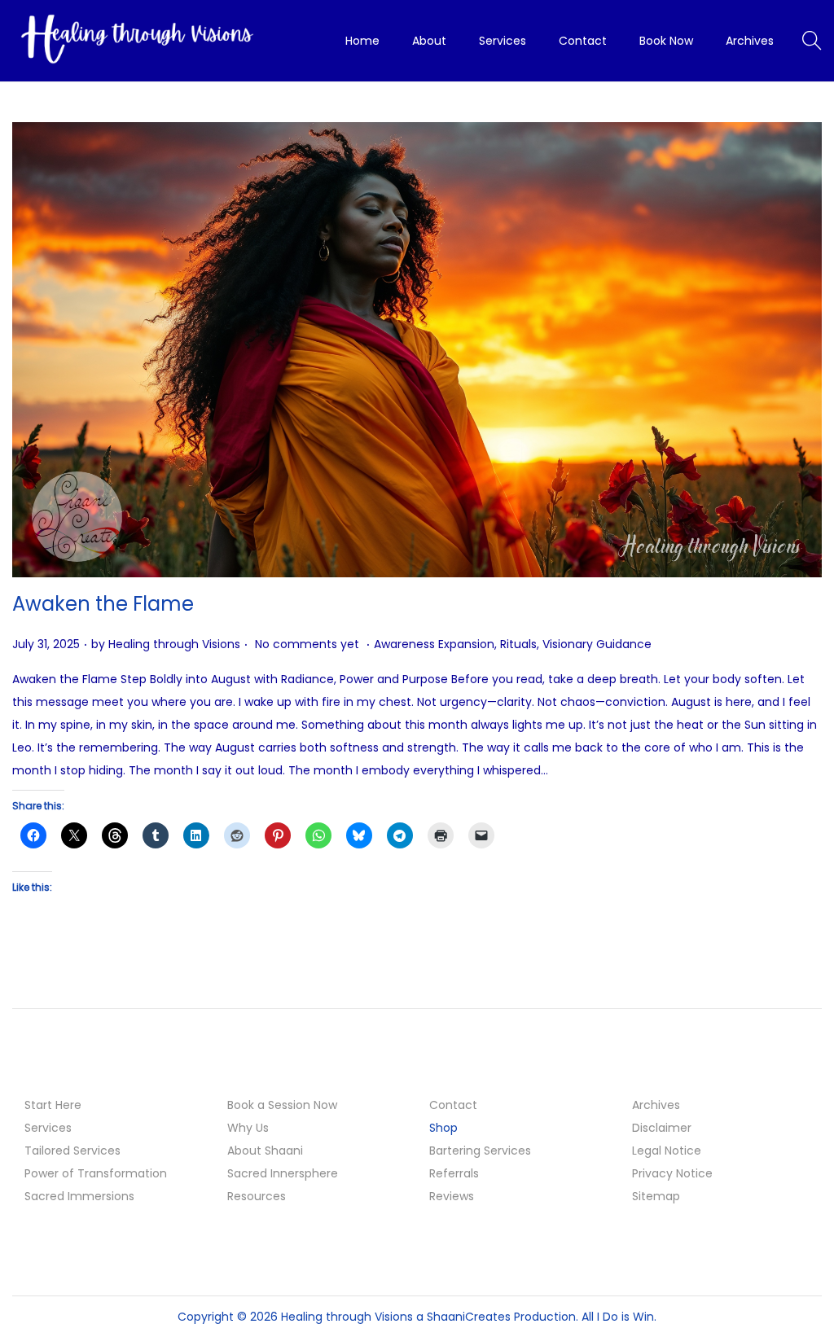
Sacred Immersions (79, 1196)
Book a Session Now (282, 1105)
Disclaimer (661, 1128)
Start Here (52, 1105)
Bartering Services (480, 1150)
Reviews (451, 1196)
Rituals (518, 644)
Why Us (248, 1128)
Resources (256, 1196)
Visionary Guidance (597, 644)
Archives (656, 1105)
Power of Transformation (95, 1173)
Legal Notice (666, 1150)
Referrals (454, 1173)
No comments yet (307, 644)
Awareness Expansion (434, 644)
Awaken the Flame (103, 603)
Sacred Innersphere (282, 1173)
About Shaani (265, 1150)
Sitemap (656, 1196)
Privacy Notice (672, 1173)
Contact (453, 1105)
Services (48, 1128)
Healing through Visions (174, 644)
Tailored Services (72, 1150)
